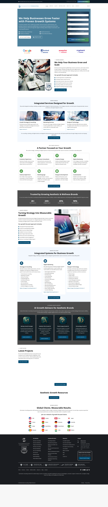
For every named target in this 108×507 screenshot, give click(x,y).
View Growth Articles (54, 397)
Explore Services (23, 129)
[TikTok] (88, 470)
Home (19, 469)
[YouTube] (84, 470)
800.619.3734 (83, 440)
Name (69, 13)
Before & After (33, 469)
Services (23, 469)
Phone (69, 22)
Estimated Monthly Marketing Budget (76, 31)
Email (69, 17)
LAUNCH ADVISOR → (27, 337)
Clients (27, 469)
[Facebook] (81, 470)
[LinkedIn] (86, 470)
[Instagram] (89, 470)
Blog (42, 469)
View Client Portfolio (23, 361)
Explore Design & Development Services (75, 288)
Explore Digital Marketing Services (50, 292)
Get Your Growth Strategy (25, 37)
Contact (46, 469)
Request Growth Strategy (84, 458)
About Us (38, 469)
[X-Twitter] (82, 470)
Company (69, 27)
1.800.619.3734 (71, 1)
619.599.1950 (83, 442)
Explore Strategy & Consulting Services (27, 288)
